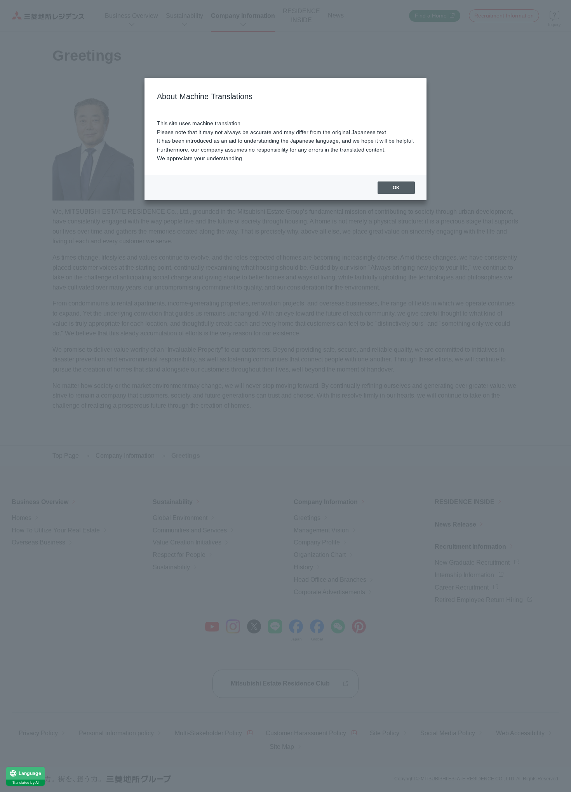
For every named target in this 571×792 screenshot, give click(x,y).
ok (396, 187)
